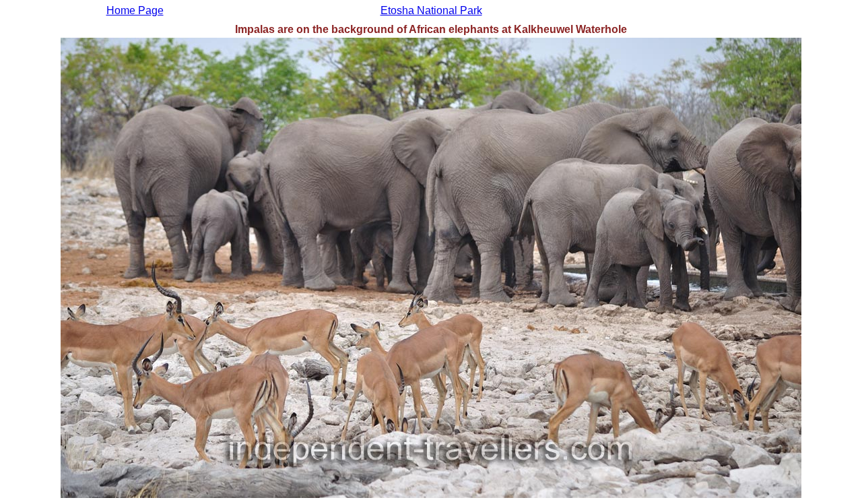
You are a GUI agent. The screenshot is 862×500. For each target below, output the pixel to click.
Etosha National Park (431, 10)
